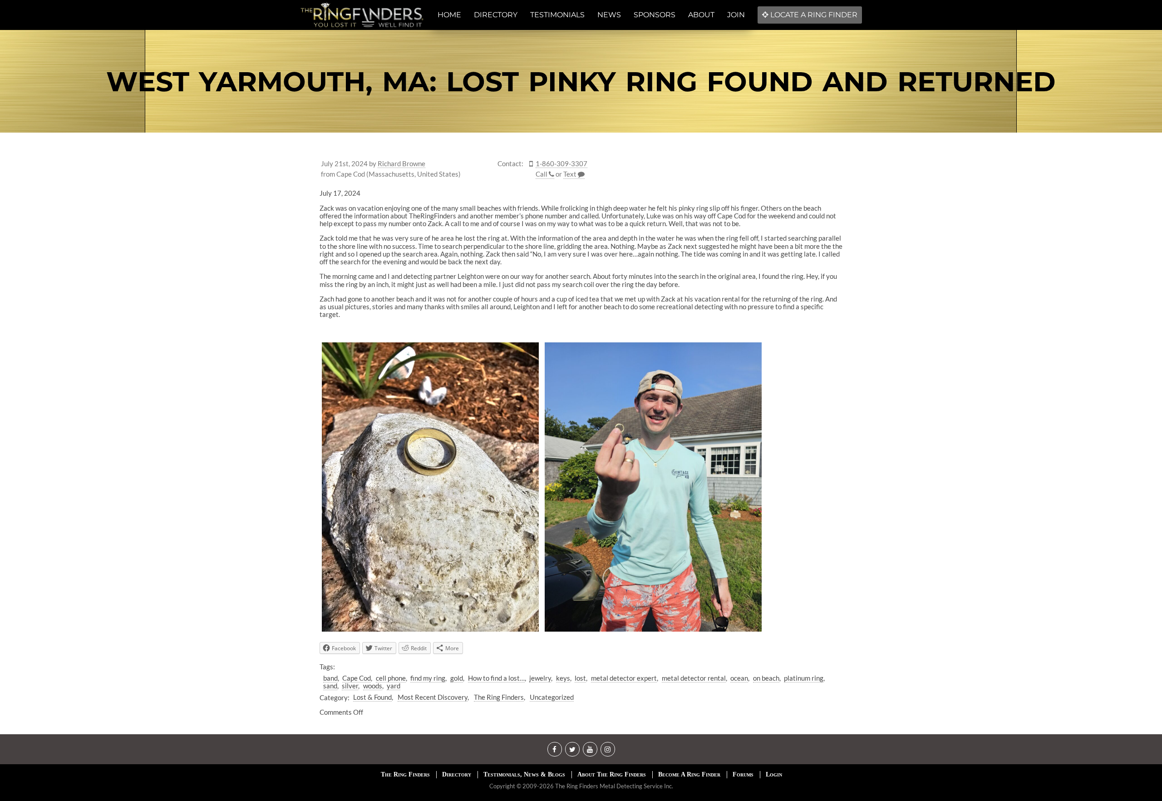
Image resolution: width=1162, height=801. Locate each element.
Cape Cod (356, 678)
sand (330, 686)
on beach (766, 678)
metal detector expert (624, 678)
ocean (739, 678)
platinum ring (803, 678)
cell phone (391, 678)
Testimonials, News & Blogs (524, 774)
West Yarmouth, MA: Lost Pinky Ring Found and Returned (581, 81)
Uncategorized (552, 697)
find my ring (427, 678)
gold (456, 678)
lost (580, 678)
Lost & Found (372, 697)
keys (563, 678)
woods (372, 686)
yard (393, 686)
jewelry (540, 678)
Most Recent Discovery (433, 697)
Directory (456, 774)
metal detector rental (694, 678)
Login (774, 774)
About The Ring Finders (611, 774)
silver (350, 686)
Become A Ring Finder (689, 774)
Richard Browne (401, 164)
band (330, 678)
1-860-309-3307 (561, 164)
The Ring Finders (499, 697)
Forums (743, 774)
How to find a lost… (496, 678)
